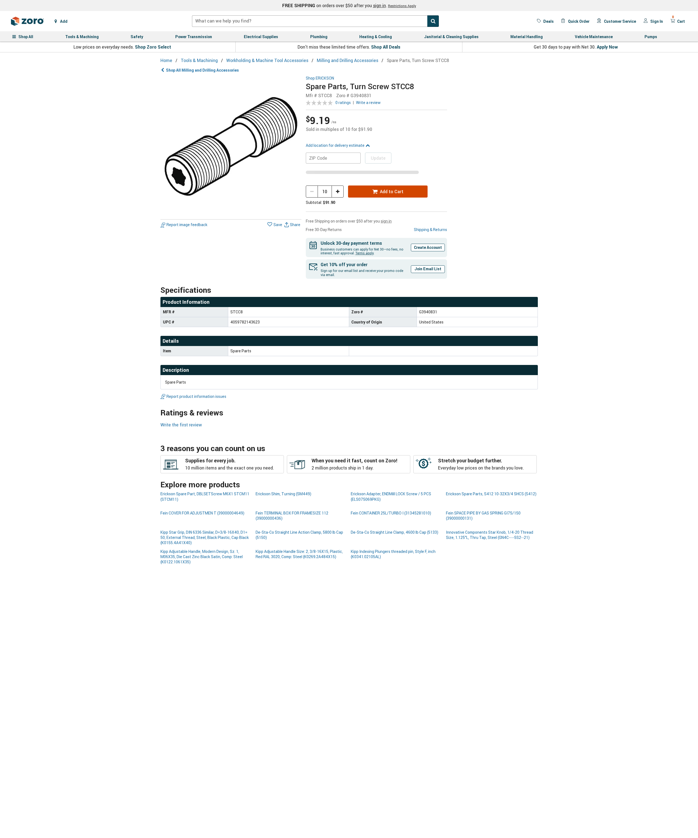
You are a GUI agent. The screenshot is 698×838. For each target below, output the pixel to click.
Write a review (368, 102)
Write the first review (181, 425)
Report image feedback (186, 224)
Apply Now (607, 47)
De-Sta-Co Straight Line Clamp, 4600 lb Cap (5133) (394, 532)
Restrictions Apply (402, 6)
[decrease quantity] (312, 191)
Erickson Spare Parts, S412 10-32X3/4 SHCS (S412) (491, 493)
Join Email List (427, 268)
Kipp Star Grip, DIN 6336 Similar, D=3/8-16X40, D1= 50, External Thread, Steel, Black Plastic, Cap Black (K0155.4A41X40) (204, 537)
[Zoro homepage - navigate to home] (27, 21)
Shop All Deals (385, 47)
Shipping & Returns (430, 229)
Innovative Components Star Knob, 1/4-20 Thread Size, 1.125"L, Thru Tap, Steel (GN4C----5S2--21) (489, 535)
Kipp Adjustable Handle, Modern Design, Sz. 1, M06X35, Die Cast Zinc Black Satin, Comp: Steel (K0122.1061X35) (201, 557)
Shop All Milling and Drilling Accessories (202, 70)
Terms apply (364, 253)
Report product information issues (196, 396)
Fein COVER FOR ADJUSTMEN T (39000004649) (202, 513)
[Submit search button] (433, 21)
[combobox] (315, 21)
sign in (379, 5)
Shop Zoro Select (153, 47)
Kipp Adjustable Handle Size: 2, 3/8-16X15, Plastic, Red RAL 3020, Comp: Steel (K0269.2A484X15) (299, 554)
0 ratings (343, 102)
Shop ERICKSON (320, 78)
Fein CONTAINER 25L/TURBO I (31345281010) (391, 513)
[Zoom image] (231, 146)
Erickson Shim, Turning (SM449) (283, 493)
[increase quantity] (338, 191)
